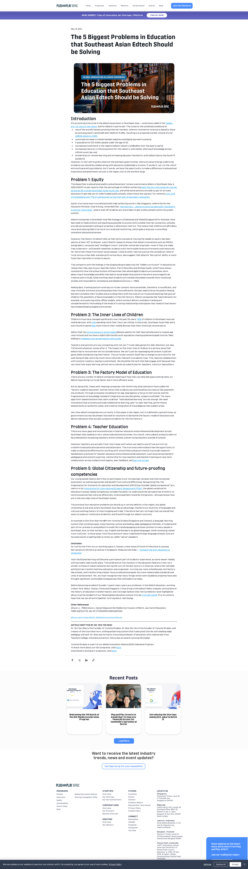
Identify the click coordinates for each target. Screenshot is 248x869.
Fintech (60, 794)
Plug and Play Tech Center (139, 805)
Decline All (220, 864)
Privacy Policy (134, 808)
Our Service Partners (111, 800)
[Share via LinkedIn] (86, 660)
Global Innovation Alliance (86, 794)
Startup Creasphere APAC (86, 797)
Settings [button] (207, 864)
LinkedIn (131, 822)
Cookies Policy (134, 811)
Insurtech (61, 797)
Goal (58, 809)
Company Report (135, 802)
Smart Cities (62, 806)
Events (131, 797)
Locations (132, 794)
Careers (131, 800)
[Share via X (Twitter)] (79, 660)
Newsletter (133, 819)
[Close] (244, 864)
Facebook (132, 825)
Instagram (133, 828)
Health (59, 800)
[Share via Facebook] (72, 660)
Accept (235, 864)
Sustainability (62, 803)
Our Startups (108, 797)
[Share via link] (93, 660)
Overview (106, 794)
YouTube (132, 830)
